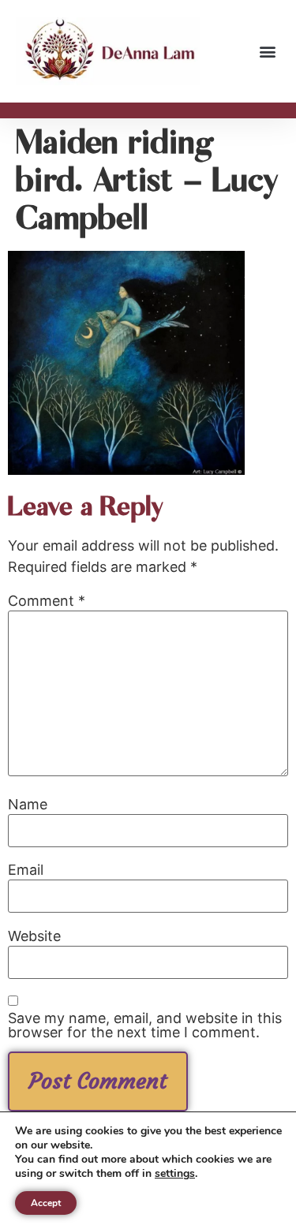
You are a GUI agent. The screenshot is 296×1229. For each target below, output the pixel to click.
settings (175, 1174)
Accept (46, 1203)
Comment (46, 601)
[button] (267, 52)
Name (27, 805)
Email (25, 870)
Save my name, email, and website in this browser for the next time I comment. (145, 1025)
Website (34, 936)
